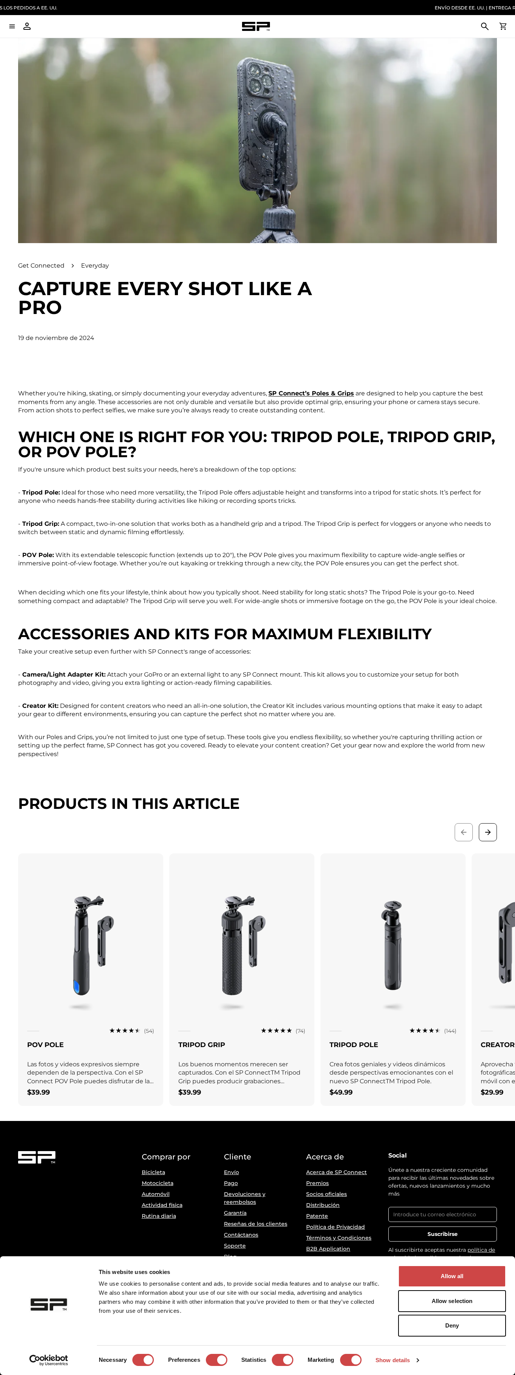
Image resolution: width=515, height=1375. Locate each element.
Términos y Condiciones (338, 1237)
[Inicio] (256, 26)
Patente (317, 1216)
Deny (452, 1325)
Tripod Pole (354, 1045)
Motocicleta (157, 1183)
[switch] (216, 1360)
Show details (393, 1360)
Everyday (95, 265)
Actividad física (162, 1205)
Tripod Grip (201, 1045)
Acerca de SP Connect (336, 1172)
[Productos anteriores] (464, 832)
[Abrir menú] (12, 26)
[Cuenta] (27, 26)
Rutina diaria (159, 1216)
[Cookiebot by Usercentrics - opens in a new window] (49, 1360)
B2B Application (328, 1248)
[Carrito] (502, 26)
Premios (317, 1183)
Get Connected (41, 265)
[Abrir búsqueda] (484, 26)
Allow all (452, 1276)
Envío (231, 1172)
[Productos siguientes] (488, 832)
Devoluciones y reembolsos (244, 1198)
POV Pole (45, 1045)
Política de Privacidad (335, 1226)
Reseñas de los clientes (255, 1223)
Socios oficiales (326, 1194)
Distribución (323, 1205)
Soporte (235, 1245)
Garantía (235, 1213)
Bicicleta (153, 1172)
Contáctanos (241, 1234)
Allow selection (452, 1301)
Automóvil (156, 1194)
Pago (231, 1183)
